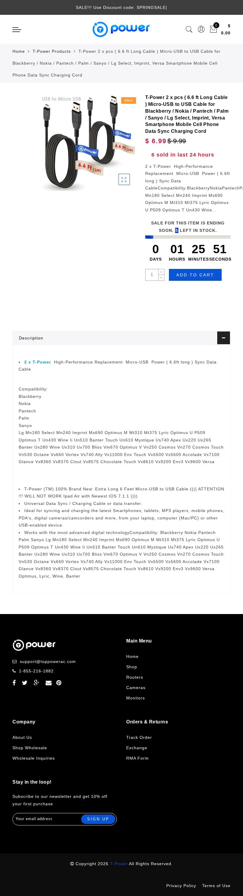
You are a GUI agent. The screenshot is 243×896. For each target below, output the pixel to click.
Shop (131, 666)
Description (31, 338)
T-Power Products (52, 51)
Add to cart (195, 274)
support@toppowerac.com (48, 661)
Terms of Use (216, 885)
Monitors (135, 698)
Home (18, 51)
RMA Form (137, 758)
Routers (134, 677)
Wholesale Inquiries (33, 758)
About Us (22, 737)
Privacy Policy (181, 885)
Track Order (139, 737)
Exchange (136, 747)
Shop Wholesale (29, 747)
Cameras (136, 687)
